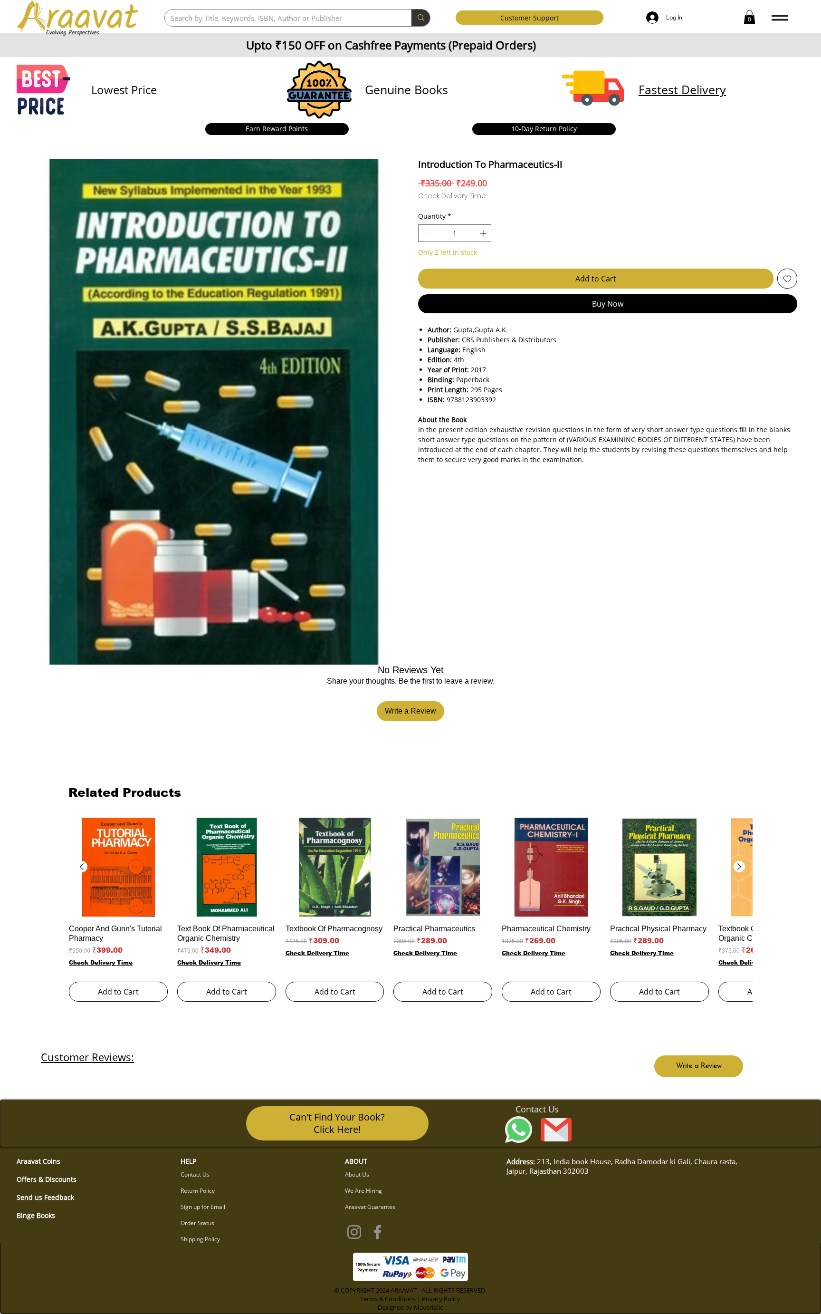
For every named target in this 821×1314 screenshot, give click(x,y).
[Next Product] (739, 866)
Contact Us (195, 1174)
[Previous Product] (81, 866)
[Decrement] (425, 233)
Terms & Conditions (388, 1299)
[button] (749, 17)
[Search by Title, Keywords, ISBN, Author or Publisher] (420, 18)
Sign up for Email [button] (203, 1207)
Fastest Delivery (682, 89)
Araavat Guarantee (370, 1207)
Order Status (197, 1223)
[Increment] (484, 233)
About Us (357, 1174)
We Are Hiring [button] (363, 1191)
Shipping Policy (200, 1239)
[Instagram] (354, 1232)
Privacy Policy (441, 1299)
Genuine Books (406, 89)
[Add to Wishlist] (787, 279)
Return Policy (198, 1191)
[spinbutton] (454, 233)
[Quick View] (118, 867)
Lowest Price (124, 89)
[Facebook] (377, 1232)
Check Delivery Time (452, 196)
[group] (410, 909)
